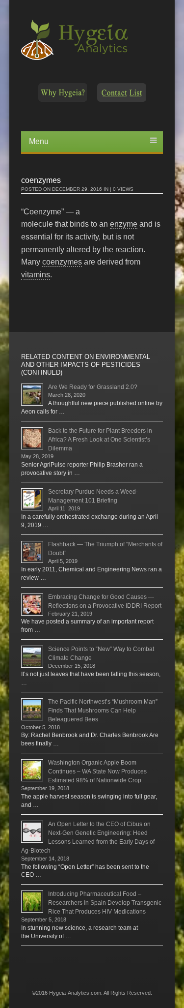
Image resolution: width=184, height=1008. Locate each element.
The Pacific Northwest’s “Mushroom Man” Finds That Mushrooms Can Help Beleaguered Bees (103, 710)
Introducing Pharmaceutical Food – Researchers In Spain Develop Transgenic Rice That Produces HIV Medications (104, 902)
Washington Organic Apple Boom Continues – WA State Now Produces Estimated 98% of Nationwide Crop (97, 771)
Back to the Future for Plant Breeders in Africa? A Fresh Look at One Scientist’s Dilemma (100, 439)
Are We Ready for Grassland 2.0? (92, 387)
